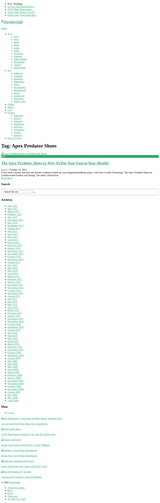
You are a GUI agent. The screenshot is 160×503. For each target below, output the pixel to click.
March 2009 (14, 372)
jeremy (4, 169)
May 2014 (13, 222)
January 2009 (14, 378)
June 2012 (13, 268)
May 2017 (13, 208)
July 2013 (12, 231)
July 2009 (12, 361)
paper (16, 42)
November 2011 (15, 287)
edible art (18, 73)
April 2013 (13, 239)
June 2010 (13, 335)
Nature (11, 104)
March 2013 (14, 242)
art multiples (20, 87)
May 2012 (13, 270)
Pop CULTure (15, 138)
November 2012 (16, 254)
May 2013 (13, 237)
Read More (6, 178)
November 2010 (16, 321)
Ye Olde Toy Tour (16, 499)
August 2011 (14, 296)
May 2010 (13, 338)
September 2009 (16, 355)
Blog (10, 490)
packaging (19, 124)
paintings (18, 79)
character (18, 121)
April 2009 (13, 369)
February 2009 (15, 375)
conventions (20, 67)
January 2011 (14, 316)
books (17, 93)
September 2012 (16, 259)
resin (16, 39)
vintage (17, 64)
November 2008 (16, 383)
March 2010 (14, 344)
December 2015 (15, 220)
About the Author (16, 487)
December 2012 (15, 251)
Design (11, 112)
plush (16, 45)
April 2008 (13, 400)
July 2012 (12, 265)
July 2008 (12, 395)
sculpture (18, 76)
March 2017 (14, 211)
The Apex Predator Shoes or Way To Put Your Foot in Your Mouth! (55, 163)
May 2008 (13, 397)
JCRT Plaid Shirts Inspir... (20, 9)
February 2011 (15, 313)
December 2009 (15, 349)
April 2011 (13, 307)
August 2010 (14, 330)
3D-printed (19, 62)
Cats (10, 110)
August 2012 (14, 262)
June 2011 (13, 301)
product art (19, 96)
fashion (17, 118)
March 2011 (13, 310)
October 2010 (14, 324)
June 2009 (13, 364)
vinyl (16, 36)
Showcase (13, 496)
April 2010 (13, 341)
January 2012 (14, 282)
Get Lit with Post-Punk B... (21, 6)
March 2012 (14, 276)
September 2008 (16, 389)
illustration (19, 81)
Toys (10, 33)
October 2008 (14, 386)
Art (9, 70)
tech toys (18, 127)
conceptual (19, 129)
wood (16, 48)
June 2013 (13, 234)
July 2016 (12, 217)
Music (11, 107)
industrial (18, 115)
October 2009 (14, 352)
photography (20, 90)
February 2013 (15, 245)
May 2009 (13, 366)
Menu (4, 28)
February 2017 (15, 214)
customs (18, 56)
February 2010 (15, 347)
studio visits (19, 101)
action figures (20, 59)
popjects (18, 135)
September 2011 (15, 293)
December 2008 (15, 380)
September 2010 (16, 327)
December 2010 (15, 318)
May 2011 (13, 304)
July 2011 (12, 299)
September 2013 (16, 225)
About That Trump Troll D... (22, 12)
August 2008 (14, 392)
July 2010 (12, 333)
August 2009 (14, 358)
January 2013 (14, 248)
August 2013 (14, 228)
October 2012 (14, 256)
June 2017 (13, 206)
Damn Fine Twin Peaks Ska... (22, 15)
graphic (17, 132)
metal (16, 50)
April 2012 (13, 273)
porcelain (18, 53)
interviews (19, 98)
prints (16, 84)
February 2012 (15, 279)
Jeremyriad (14, 482)
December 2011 (15, 285)
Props (10, 493)
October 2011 (14, 290)
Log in (11, 412)
